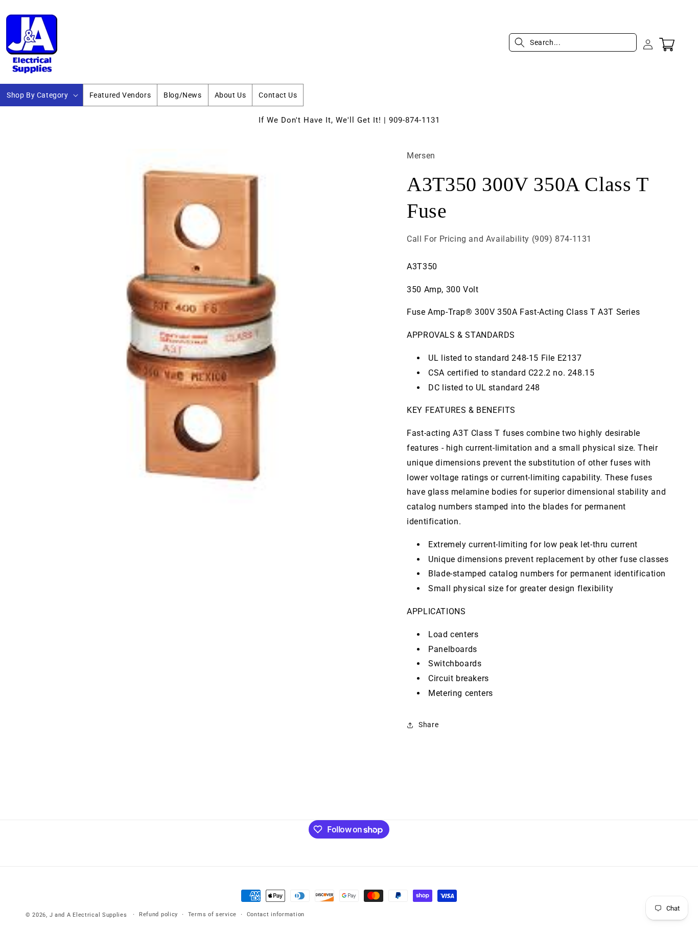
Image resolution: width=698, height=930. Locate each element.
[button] (41, 95)
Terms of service (212, 914)
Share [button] (428, 724)
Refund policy (158, 914)
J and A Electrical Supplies (88, 915)
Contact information (276, 914)
